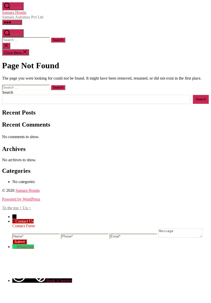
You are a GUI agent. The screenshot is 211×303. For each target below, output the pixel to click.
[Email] (134, 236)
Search (7, 92)
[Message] (180, 236)
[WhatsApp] (14, 246)
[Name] (36, 236)
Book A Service (59, 280)
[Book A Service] (29, 280)
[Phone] (85, 236)
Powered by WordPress (21, 199)
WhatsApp (25, 246)
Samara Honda (14, 12)
